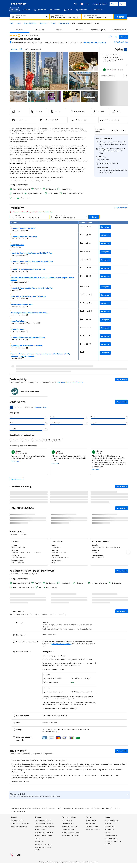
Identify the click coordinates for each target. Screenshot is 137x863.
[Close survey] (125, 672)
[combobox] (30, 18)
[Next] (127, 67)
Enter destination (21, 16)
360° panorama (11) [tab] (34, 51)
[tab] (33, 51)
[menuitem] (14, 9)
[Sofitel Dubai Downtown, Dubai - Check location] (11, 43)
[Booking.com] (18, 4)
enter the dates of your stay (61, 737)
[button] (13, 35)
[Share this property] (115, 36)
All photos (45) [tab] (16, 51)
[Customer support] (87, 3)
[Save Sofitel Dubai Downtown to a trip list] (110, 36)
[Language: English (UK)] (81, 3)
